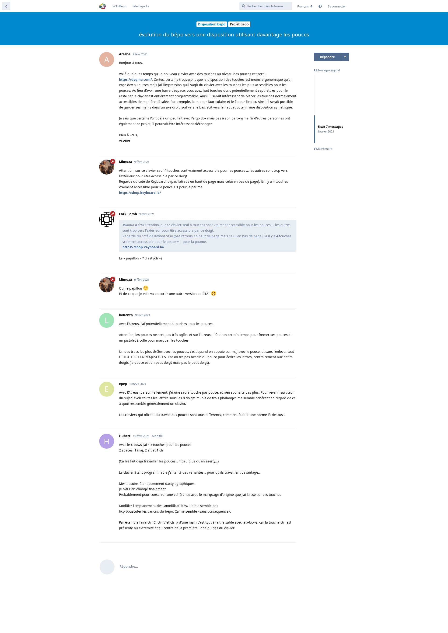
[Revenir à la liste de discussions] (6, 6)
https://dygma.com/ (135, 79)
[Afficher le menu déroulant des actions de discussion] (345, 57)
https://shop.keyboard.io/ (140, 192)
